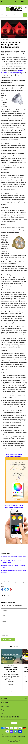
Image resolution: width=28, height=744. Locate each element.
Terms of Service (21, 736)
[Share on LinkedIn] (8, 589)
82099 (6, 579)
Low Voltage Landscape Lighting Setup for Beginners (11, 669)
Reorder (16, 738)
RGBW (25, 581)
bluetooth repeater (12, 579)
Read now (10, 684)
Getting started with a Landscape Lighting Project (13, 556)
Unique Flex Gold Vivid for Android (14, 505)
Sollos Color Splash (11, 582)
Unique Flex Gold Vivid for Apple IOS (14, 507)
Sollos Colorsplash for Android (14, 454)
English (13, 723)
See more (13, 692)
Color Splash (8, 581)
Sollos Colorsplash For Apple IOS (14, 456)
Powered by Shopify (14, 741)
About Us (21, 738)
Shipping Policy (12, 736)
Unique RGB (18, 582)
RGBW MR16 (4, 582)
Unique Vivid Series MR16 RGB (17, 72)
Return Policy (21, 734)
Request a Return (13, 734)
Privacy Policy (5, 736)
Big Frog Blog (5, 734)
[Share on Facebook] (2, 589)
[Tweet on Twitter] (5, 589)
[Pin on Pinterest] (11, 589)
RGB (22, 581)
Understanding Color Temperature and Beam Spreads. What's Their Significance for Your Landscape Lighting (12, 560)
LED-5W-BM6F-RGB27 (16, 581)
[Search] (25, 15)
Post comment (8, 639)
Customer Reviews (9, 738)
